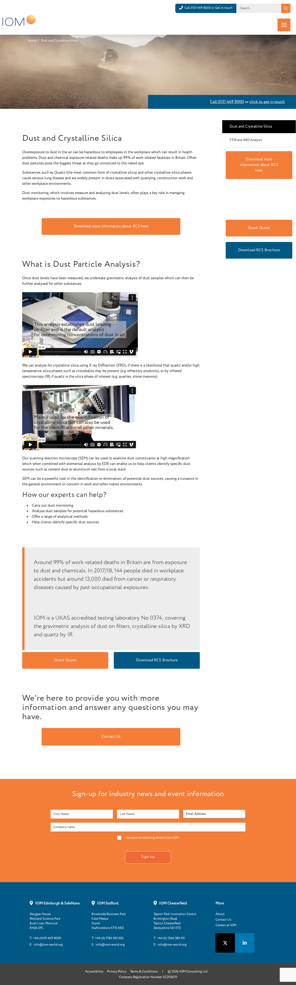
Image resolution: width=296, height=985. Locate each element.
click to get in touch (267, 102)
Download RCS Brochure (157, 660)
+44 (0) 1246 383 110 (171, 938)
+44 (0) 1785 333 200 (109, 938)
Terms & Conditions (144, 971)
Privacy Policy (116, 971)
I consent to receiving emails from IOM (151, 837)
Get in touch (224, 8)
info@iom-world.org (48, 944)
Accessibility (94, 971)
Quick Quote (65, 660)
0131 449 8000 (201, 8)
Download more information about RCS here (111, 226)
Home (32, 40)
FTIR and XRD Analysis (246, 140)
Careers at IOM (226, 925)
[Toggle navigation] (284, 25)
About (220, 914)
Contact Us (111, 736)
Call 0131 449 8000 (227, 102)
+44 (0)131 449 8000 (47, 938)
